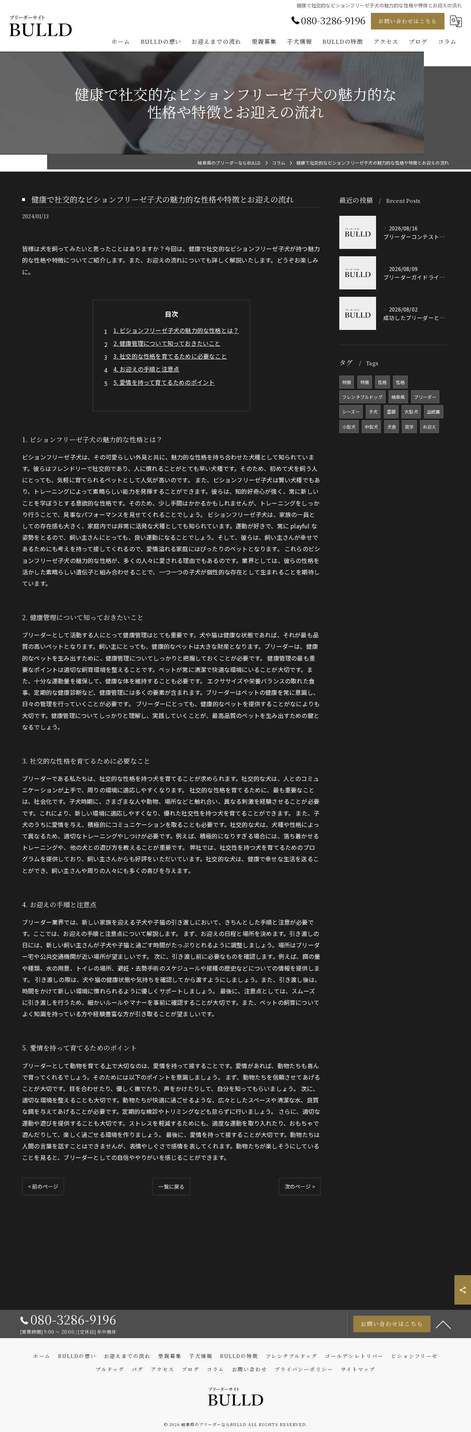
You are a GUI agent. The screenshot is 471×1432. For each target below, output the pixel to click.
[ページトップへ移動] (443, 1324)
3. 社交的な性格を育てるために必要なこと (170, 356)
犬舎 (391, 426)
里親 (391, 411)
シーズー (351, 411)
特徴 (346, 382)
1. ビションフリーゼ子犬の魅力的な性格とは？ (176, 330)
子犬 (373, 411)
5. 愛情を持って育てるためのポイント (164, 382)
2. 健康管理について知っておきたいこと (167, 343)
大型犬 (411, 411)
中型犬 (371, 426)
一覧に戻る (171, 1186)
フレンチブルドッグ (362, 397)
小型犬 (349, 426)
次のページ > (300, 1186)
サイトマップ (358, 1369)
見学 (409, 426)
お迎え (429, 426)
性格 (382, 382)
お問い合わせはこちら (407, 21)
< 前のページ (43, 1186)
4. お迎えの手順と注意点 (146, 369)
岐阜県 (398, 397)
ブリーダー (425, 397)
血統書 (433, 411)
